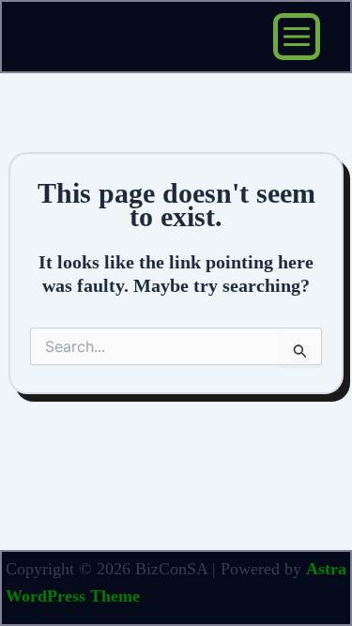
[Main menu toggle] (296, 36)
